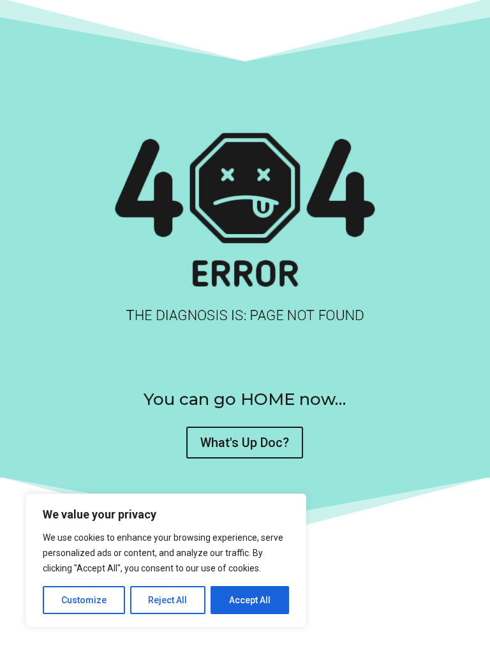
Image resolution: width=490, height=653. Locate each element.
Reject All (167, 600)
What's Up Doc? (244, 442)
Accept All (250, 600)
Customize (84, 600)
